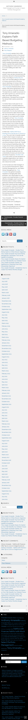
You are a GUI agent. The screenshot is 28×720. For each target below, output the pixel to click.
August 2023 (5, 357)
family (2, 633)
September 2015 (6, 491)
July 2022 (4, 376)
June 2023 (5, 362)
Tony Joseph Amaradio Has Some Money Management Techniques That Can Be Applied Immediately (13, 255)
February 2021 (6, 424)
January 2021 (5, 426)
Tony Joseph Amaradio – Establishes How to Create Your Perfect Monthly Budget (13, 717)
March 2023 (5, 371)
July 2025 (4, 315)
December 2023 (6, 345)
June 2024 (5, 329)
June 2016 (5, 468)
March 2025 (5, 323)
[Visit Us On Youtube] (11, 235)
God (20, 636)
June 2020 (5, 446)
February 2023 (6, 373)
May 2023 (4, 365)
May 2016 (4, 471)
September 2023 (6, 354)
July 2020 (4, 443)
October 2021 (6, 401)
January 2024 (5, 343)
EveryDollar (8, 629)
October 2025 (6, 306)
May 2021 (4, 415)
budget (9, 624)
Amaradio (4, 617)
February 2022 (6, 390)
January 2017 (5, 457)
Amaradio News (11, 617)
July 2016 (4, 466)
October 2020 (6, 435)
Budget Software (14, 624)
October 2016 (6, 463)
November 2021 (6, 399)
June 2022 (5, 379)
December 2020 (6, 429)
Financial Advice (20, 633)
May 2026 (5, 287)
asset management (15, 623)
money (21, 638)
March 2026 (5, 292)
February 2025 (6, 326)
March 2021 (5, 421)
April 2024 (5, 334)
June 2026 (5, 284)
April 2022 (5, 385)
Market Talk (16, 638)
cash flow (23, 624)
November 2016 (6, 460)
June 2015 (4, 499)
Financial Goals (11, 635)
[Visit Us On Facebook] (7, 235)
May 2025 (4, 317)
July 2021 (4, 410)
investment (12, 638)
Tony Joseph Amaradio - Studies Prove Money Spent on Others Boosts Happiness (13, 697)
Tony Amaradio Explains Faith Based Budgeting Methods (13, 19)
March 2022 (5, 387)
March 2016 (5, 477)
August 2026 (5, 278)
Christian (3, 626)
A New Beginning (20, 617)
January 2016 (5, 482)
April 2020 (5, 452)
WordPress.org (5, 687)
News (9, 640)
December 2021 (6, 396)
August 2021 (5, 407)
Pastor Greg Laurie (14, 640)
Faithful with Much (17, 631)
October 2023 (6, 351)
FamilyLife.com (18, 77)
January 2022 (5, 393)
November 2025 (6, 304)
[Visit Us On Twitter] (3, 235)
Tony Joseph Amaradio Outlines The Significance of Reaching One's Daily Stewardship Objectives (11, 530)
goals (18, 636)
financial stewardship (11, 636)
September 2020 (7, 438)
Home (3, 15)
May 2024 (5, 331)
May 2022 (4, 382)
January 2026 (5, 298)
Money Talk (4, 640)
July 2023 (4, 359)
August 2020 (5, 440)
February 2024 (6, 340)
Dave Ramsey (15, 626)
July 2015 (4, 496)
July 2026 (4, 281)
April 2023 (5, 368)
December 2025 (6, 301)
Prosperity (20, 640)
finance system (13, 633)
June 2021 (4, 412)
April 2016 (4, 474)
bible (5, 624)
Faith (12, 629)
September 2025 (6, 309)
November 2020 (6, 432)
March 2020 (5, 454)
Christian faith (9, 626)
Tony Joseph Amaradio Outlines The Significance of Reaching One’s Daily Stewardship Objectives (11, 264)
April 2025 (5, 320)
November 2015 (6, 485)
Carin (19, 624)
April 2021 (4, 418)
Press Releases (8, 50)
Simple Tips (16, 645)
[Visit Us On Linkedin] (14, 235)
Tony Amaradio (6, 53)
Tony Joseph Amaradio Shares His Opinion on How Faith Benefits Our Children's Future (13, 707)
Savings (24, 640)
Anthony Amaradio (9, 48)
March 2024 (5, 337)
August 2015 (5, 494)
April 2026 (5, 290)
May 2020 (5, 449)
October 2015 (6, 488)
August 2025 (5, 312)
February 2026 (6, 295)
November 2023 (6, 348)
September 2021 (6, 404)
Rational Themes (6, 685)
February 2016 (6, 480)
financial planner (17, 635)
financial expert (4, 635)
